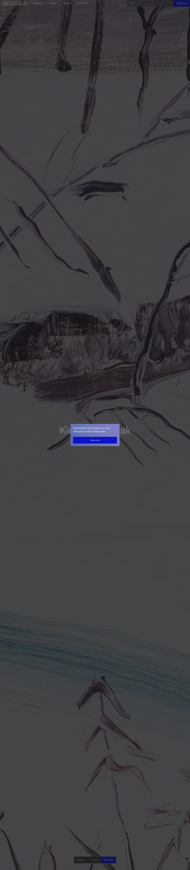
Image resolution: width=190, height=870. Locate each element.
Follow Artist (95, 440)
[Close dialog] (116, 427)
